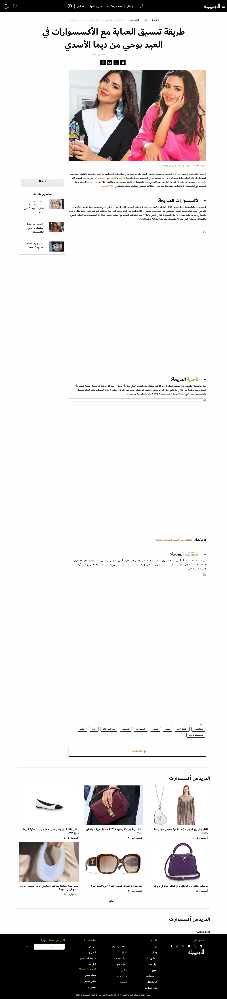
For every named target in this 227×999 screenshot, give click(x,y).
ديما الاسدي (198, 729)
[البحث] (14, 6)
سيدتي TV (91, 987)
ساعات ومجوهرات (118, 946)
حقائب (82, 729)
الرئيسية (155, 20)
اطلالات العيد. (108, 186)
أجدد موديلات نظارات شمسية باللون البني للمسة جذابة (117, 886)
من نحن (92, 946)
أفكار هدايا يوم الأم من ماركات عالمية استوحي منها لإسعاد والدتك (180, 831)
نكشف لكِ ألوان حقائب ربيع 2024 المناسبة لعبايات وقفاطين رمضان (114, 831)
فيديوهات (122, 976)
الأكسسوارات (100, 178)
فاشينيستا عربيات (196, 735)
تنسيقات (125, 729)
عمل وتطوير (121, 964)
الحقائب (192, 554)
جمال (130, 6)
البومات (123, 982)
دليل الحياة (95, 6)
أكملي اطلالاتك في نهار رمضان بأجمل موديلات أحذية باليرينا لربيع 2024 (51, 831)
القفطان (113, 178)
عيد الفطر (176, 174)
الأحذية (193, 379)
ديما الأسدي (93, 182)
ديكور (124, 970)
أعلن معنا (91, 964)
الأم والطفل (152, 982)
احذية (94, 729)
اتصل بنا (92, 952)
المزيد (112, 901)
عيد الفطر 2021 (109, 729)
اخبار (124, 952)
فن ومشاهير (152, 976)
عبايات (167, 729)
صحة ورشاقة (114, 6)
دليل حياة (153, 964)
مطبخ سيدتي (90, 981)
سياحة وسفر (121, 958)
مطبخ (80, 6)
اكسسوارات (140, 729)
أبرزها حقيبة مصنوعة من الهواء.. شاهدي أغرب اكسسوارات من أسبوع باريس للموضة (49, 887)
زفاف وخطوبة (151, 988)
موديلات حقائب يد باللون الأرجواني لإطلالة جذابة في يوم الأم (180, 886)
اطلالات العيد (182, 729)
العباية (122, 178)
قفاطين (155, 729)
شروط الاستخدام (88, 958)
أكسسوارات (134, 20)
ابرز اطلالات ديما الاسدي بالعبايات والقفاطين (175, 540)
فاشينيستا (201, 182)
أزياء (140, 6)
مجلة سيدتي (90, 975)
